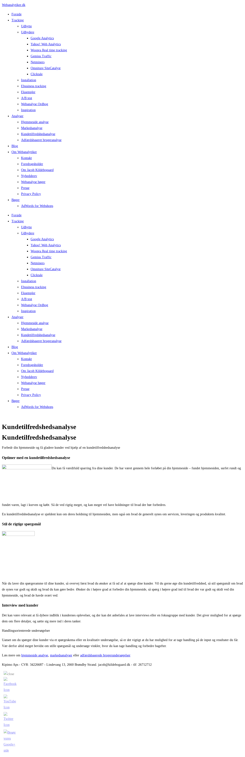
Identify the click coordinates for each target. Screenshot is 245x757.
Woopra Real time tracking (49, 50)
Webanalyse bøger (33, 182)
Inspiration (28, 110)
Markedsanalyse (31, 128)
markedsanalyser (61, 655)
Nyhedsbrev (29, 176)
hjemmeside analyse (34, 655)
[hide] (9, 674)
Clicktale (37, 74)
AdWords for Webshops (37, 206)
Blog (14, 146)
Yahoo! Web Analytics (46, 44)
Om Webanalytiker (24, 152)
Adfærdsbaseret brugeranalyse (41, 140)
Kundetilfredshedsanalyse (38, 134)
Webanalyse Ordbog (34, 104)
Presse (25, 188)
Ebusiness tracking (33, 86)
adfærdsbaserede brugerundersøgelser (105, 655)
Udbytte (26, 26)
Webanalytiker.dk (13, 5)
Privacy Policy (31, 194)
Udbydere (27, 32)
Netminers (38, 62)
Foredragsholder (32, 164)
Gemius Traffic (41, 56)
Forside (16, 14)
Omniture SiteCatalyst (46, 68)
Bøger (15, 200)
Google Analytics (42, 38)
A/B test (26, 98)
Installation (28, 80)
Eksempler (28, 92)
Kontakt (26, 158)
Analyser (17, 116)
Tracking (17, 20)
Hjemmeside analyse (35, 122)
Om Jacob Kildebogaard (37, 170)
